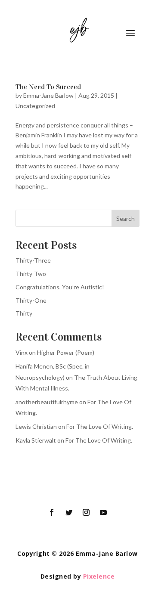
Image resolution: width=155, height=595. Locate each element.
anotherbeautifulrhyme (47, 402)
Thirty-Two (31, 273)
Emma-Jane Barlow (48, 95)
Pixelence (99, 576)
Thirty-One (31, 300)
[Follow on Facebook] (52, 512)
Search (125, 218)
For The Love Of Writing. (99, 426)
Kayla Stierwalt (36, 440)
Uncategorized (35, 105)
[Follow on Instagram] (86, 512)
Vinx (22, 352)
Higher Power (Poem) (65, 352)
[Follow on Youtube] (103, 512)
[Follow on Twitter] (69, 512)
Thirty (24, 313)
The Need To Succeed (48, 87)
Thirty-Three (33, 260)
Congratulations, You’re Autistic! (60, 287)
